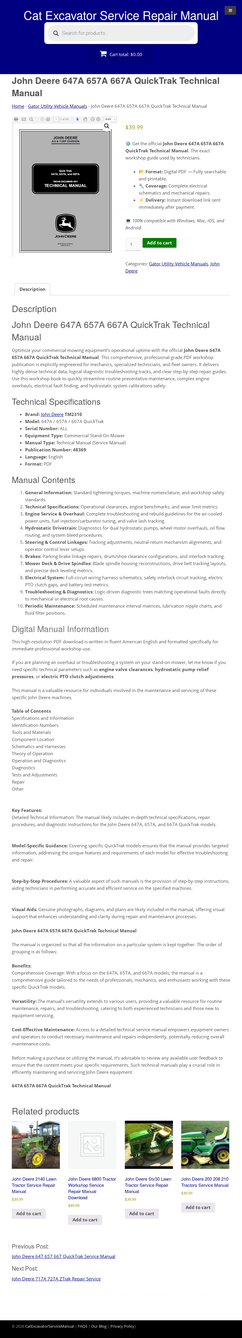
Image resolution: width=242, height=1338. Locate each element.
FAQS (82, 1326)
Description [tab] (32, 289)
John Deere (52, 414)
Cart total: (125, 54)
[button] (107, 126)
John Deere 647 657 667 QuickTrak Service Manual (63, 1256)
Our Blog (99, 1326)
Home (18, 106)
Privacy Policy (122, 1326)
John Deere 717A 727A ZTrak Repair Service (56, 1279)
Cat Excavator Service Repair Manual (121, 14)
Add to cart (159, 243)
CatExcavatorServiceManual (49, 1326)
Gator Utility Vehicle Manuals (57, 106)
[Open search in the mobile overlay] (121, 33)
